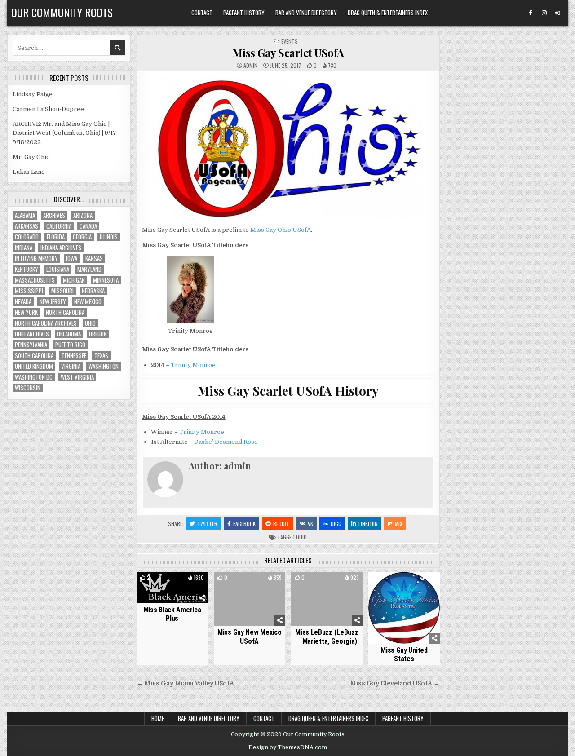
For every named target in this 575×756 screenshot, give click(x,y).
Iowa (71, 258)
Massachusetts (35, 280)
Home (157, 718)
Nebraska (93, 291)
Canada (88, 226)
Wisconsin (27, 388)
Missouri (62, 291)
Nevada (23, 301)
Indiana (23, 247)
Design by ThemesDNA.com (287, 747)
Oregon (98, 334)
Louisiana (57, 269)
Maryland (89, 269)
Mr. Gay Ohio (31, 157)
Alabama (25, 215)
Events (289, 41)
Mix (398, 523)
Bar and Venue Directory (306, 12)
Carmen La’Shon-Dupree (48, 109)
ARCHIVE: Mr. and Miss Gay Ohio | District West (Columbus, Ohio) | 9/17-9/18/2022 (66, 133)
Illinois (109, 237)
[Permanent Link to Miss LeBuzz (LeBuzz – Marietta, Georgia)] (327, 599)
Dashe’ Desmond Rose (226, 441)
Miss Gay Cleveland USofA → (395, 683)
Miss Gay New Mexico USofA (249, 636)
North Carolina (65, 312)
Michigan (74, 280)
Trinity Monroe (193, 365)
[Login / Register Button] (557, 13)
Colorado (27, 237)
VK (310, 523)
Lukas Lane (29, 171)
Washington (103, 366)
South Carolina (34, 355)
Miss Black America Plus (172, 614)
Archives (54, 215)
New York (26, 312)
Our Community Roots (62, 12)
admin (250, 65)
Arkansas (26, 226)
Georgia (82, 237)
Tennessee (74, 355)
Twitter (207, 523)
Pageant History (244, 12)
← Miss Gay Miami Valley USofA (185, 683)
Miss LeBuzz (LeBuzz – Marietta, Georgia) (326, 636)
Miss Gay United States (404, 654)
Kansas (94, 258)
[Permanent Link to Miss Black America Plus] (172, 587)
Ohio (301, 537)
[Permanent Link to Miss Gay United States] (404, 608)
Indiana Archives (60, 247)
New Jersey (53, 301)
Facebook (244, 523)
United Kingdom (34, 366)
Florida (56, 237)
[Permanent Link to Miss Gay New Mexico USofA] (249, 599)
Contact (201, 12)
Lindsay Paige (33, 94)
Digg (336, 523)
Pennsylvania (31, 344)
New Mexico (88, 301)
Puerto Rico (70, 344)
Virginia (70, 366)
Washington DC (34, 377)
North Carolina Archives (46, 323)
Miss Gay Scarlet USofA (288, 52)
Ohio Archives (32, 334)
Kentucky (26, 269)
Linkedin (368, 523)
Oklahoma (69, 334)
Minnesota (106, 280)
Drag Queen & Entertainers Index (388, 12)
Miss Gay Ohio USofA (280, 229)
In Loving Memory (36, 258)
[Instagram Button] (544, 13)
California (58, 226)
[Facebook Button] (530, 13)
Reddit (281, 523)
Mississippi (29, 291)
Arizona (83, 215)
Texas (101, 355)
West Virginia (77, 377)
